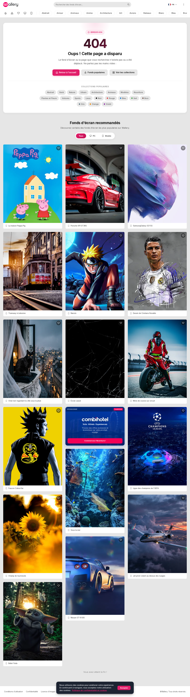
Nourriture (138, 92)
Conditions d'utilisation (13, 692)
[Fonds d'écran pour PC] (24, 13)
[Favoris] (18, 13)
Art (120, 13)
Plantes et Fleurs (49, 98)
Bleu (174, 13)
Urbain (83, 92)
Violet (108, 104)
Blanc (161, 13)
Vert (135, 98)
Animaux (75, 13)
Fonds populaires (96, 72)
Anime (89, 13)
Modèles (125, 92)
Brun (146, 98)
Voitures (65, 98)
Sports (78, 98)
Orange (95, 104)
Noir (100, 98)
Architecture (106, 13)
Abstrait (45, 13)
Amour (60, 13)
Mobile (108, 136)
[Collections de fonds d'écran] (12, 13)
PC (94, 136)
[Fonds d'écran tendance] (5, 13)
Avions (133, 13)
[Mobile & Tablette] (31, 13)
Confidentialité (32, 692)
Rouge (112, 98)
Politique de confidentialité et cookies (89, 690)
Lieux (88, 98)
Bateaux (147, 13)
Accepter (124, 688)
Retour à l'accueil (67, 72)
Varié (61, 92)
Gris (83, 104)
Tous (81, 136)
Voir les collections (125, 72)
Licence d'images (48, 692)
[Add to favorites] (58, 148)
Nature (72, 92)
